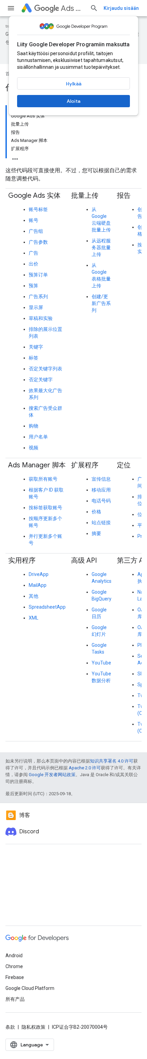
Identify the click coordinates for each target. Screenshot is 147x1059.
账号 (33, 220)
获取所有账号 (43, 479)
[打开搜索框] (94, 8)
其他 (33, 596)
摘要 (96, 533)
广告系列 (38, 296)
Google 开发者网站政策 (52, 774)
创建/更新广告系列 (101, 303)
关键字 (36, 347)
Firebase (14, 977)
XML (33, 618)
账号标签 (38, 209)
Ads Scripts (72, 8)
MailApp (37, 585)
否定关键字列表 (45, 368)
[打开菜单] (11, 8)
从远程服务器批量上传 (101, 247)
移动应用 (101, 490)
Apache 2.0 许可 (85, 767)
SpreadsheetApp (47, 607)
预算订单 (38, 274)
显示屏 (36, 307)
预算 (33, 285)
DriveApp (39, 574)
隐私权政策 (33, 1027)
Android (14, 955)
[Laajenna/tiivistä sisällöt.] (15, 157)
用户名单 (38, 436)
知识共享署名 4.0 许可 (111, 761)
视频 (33, 447)
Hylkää (73, 84)
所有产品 (15, 999)
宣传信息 (101, 479)
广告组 (36, 231)
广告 (33, 253)
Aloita (73, 101)
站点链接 (101, 522)
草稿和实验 (41, 318)
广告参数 (38, 242)
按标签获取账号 (45, 507)
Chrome (14, 966)
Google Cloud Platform (29, 988)
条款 (10, 1027)
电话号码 (101, 500)
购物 (33, 426)
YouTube (101, 662)
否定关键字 (41, 379)
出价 (33, 264)
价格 (96, 511)
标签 (33, 357)
